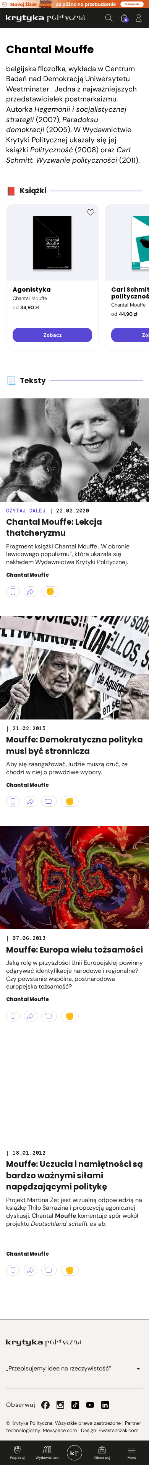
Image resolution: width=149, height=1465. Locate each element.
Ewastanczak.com (118, 1430)
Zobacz (53, 335)
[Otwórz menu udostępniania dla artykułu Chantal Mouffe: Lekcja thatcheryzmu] (30, 591)
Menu (132, 1457)
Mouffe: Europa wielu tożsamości (74, 949)
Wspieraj (17, 1457)
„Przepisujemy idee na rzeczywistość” (58, 1368)
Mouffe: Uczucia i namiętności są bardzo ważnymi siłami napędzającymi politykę (74, 1175)
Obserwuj (102, 1457)
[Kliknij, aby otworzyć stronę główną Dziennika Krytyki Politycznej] (74, 1453)
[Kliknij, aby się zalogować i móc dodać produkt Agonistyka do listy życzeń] (90, 212)
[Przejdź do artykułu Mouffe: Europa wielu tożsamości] (74, 877)
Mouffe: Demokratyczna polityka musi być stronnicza (74, 745)
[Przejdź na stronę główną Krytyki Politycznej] (44, 1343)
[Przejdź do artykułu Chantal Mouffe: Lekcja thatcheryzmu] (74, 450)
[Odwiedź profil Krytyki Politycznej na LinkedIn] (105, 1405)
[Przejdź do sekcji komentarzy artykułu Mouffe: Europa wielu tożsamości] (49, 1016)
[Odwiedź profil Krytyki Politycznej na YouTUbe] (90, 1405)
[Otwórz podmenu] (138, 1368)
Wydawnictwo (47, 1457)
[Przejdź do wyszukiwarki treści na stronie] (108, 18)
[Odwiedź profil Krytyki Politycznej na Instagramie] (60, 1405)
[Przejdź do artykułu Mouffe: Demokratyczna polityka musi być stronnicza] (74, 667)
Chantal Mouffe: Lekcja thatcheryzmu (54, 527)
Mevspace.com (60, 1430)
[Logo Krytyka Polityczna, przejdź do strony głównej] (45, 18)
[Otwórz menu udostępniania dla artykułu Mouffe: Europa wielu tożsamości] (30, 1016)
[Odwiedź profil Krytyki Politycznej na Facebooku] (45, 1405)
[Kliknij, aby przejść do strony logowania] (138, 18)
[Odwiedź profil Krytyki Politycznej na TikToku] (75, 1405)
